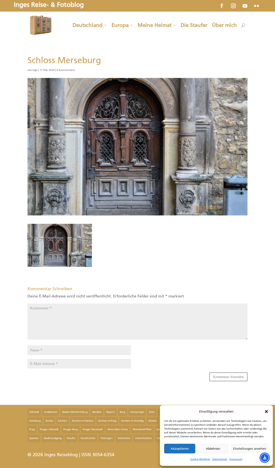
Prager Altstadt (49, 429)
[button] (266, 411)
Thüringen (106, 438)
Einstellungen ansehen (249, 449)
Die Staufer (194, 25)
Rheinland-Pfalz (142, 429)
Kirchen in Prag (107, 420)
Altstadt (34, 411)
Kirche (49, 420)
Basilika (96, 411)
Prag (32, 429)
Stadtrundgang (53, 438)
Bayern (110, 411)
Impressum (236, 459)
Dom (152, 411)
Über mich (224, 25)
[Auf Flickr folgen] (256, 6)
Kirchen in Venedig (132, 420)
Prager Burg (70, 429)
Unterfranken (143, 438)
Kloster (152, 420)
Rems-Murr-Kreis (118, 429)
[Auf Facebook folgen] (221, 6)
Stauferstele (88, 438)
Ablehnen (213, 449)
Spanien (34, 438)
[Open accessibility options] (265, 458)
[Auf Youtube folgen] (245, 6)
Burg (122, 411)
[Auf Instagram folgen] (233, 6)
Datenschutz (219, 459)
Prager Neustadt (93, 429)
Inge (35, 70)
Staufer (71, 438)
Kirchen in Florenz (82, 420)
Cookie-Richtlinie (200, 459)
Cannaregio (137, 411)
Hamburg (35, 420)
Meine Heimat (155, 25)
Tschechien (124, 438)
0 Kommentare (66, 70)
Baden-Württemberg (74, 411)
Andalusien (50, 411)
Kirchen (62, 420)
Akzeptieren (180, 449)
